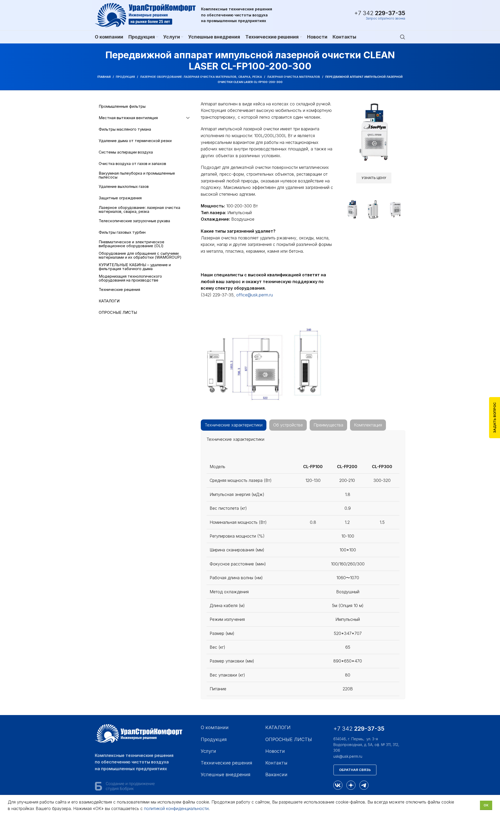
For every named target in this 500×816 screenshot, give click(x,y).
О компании (215, 727)
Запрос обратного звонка (385, 18)
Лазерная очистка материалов (293, 77)
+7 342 (379, 13)
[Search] (402, 37)
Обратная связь (355, 770)
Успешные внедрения (226, 774)
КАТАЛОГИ (278, 727)
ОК (486, 805)
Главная (104, 77)
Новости (275, 751)
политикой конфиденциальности (176, 808)
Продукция (125, 77)
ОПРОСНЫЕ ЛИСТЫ (288, 739)
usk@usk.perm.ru (347, 756)
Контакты (276, 763)
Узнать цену (373, 178)
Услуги (208, 751)
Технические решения (226, 763)
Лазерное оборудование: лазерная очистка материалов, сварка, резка (201, 77)
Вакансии (276, 774)
